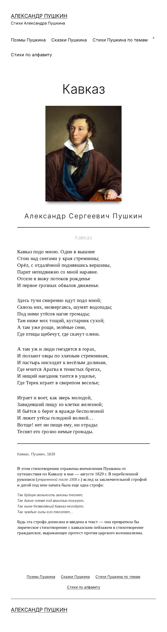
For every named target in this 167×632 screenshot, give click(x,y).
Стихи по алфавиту (31, 54)
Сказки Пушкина (69, 40)
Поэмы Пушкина (28, 40)
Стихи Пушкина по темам (120, 40)
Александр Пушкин (39, 16)
